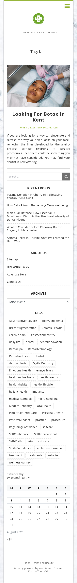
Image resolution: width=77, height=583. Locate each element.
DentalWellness (19, 356)
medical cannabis (20, 399)
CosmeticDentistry (43, 335)
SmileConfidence (20, 448)
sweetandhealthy (18, 477)
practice (40, 420)
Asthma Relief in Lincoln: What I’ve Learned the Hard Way (38, 239)
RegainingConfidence (23, 427)
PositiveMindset (19, 420)
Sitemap (12, 259)
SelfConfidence (19, 434)
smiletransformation (50, 448)
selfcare (47, 427)
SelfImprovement (45, 434)
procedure (58, 420)
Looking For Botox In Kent (38, 117)
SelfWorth (15, 441)
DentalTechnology (40, 349)
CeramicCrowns (52, 328)
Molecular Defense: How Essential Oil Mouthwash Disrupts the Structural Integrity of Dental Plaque (38, 216)
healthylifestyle (43, 384)
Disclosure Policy (18, 267)
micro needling (48, 399)
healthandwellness (21, 377)
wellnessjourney (20, 462)
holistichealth (18, 391)
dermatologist (18, 363)
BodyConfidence (53, 321)
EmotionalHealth (20, 370)
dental (30, 342)
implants (38, 391)
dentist (39, 356)
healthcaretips (49, 377)
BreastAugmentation (22, 328)
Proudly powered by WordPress (33, 568)
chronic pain (17, 335)
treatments (35, 455)
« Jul (9, 539)
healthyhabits (18, 384)
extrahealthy (15, 474)
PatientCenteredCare (23, 413)
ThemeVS (42, 571)
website (53, 455)
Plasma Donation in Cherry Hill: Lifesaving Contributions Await (34, 196)
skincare (43, 441)
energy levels (45, 370)
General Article (48, 127)
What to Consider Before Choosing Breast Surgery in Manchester (34, 228)
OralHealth (44, 406)
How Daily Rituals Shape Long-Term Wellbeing (37, 205)
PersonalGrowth (52, 413)
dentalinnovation (50, 342)
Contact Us (14, 282)
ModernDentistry (20, 406)
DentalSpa (16, 349)
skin (30, 441)
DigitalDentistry (43, 363)
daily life (14, 342)
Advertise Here (16, 274)
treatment (15, 455)
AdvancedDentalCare (23, 321)
